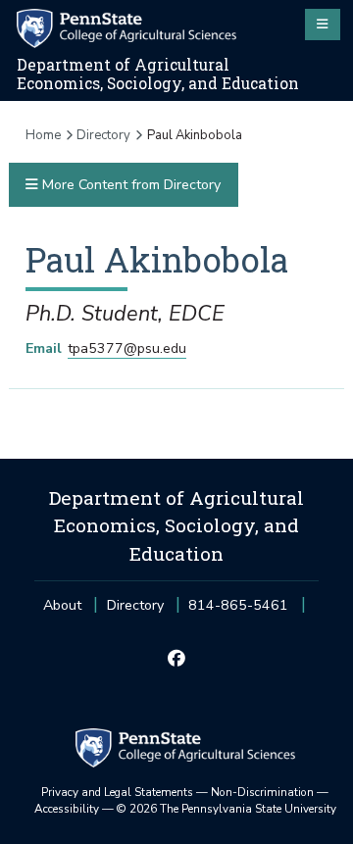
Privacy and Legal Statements (117, 792)
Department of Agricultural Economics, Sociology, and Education (158, 74)
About (62, 605)
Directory (103, 135)
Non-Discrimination (262, 792)
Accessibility (66, 809)
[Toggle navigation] (322, 24)
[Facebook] (176, 660)
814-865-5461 (238, 611)
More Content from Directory (129, 184)
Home (43, 135)
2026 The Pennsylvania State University (226, 809)
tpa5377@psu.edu (127, 348)
